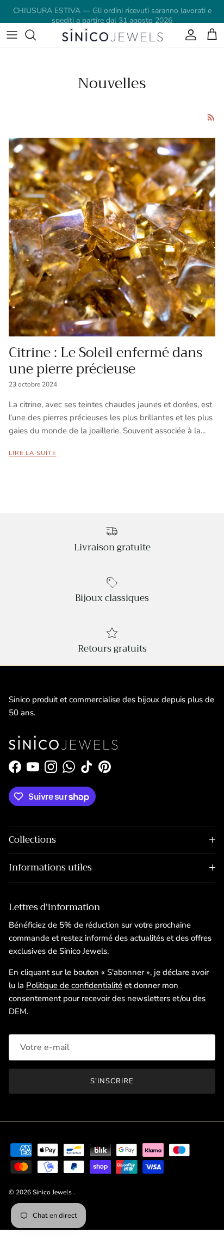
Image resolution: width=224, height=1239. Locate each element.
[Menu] (12, 35)
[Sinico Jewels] (112, 34)
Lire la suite (33, 453)
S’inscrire (112, 1081)
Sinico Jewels (53, 1192)
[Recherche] (36, 35)
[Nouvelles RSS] (211, 117)
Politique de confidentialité (74, 985)
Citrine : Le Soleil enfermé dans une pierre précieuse (105, 361)
